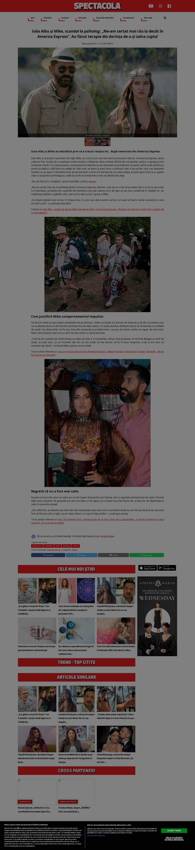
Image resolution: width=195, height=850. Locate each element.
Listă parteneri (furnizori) (96, 835)
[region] (97, 835)
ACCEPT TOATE (174, 831)
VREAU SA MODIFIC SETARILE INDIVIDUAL (174, 839)
